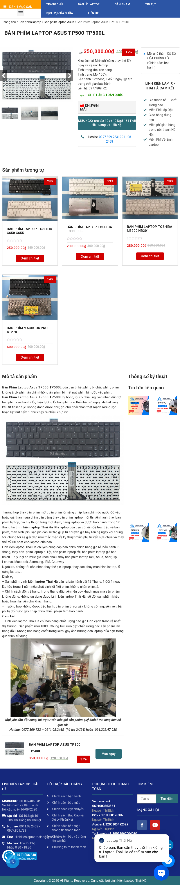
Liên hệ (93, 13)
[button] (107, 123)
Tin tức (151, 4)
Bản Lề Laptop (89, 4)
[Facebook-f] (142, 825)
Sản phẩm (122, 4)
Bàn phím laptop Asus (59, 22)
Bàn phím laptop (30, 22)
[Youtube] (155, 825)
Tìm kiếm (166, 798)
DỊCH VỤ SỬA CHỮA (59, 13)
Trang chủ (54, 4)
